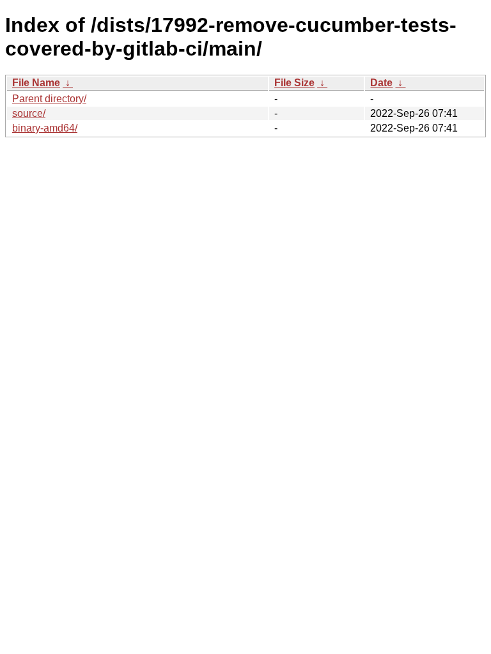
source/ (28, 113)
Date (381, 82)
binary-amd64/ (44, 128)
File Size (294, 82)
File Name (36, 82)
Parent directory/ (49, 98)
